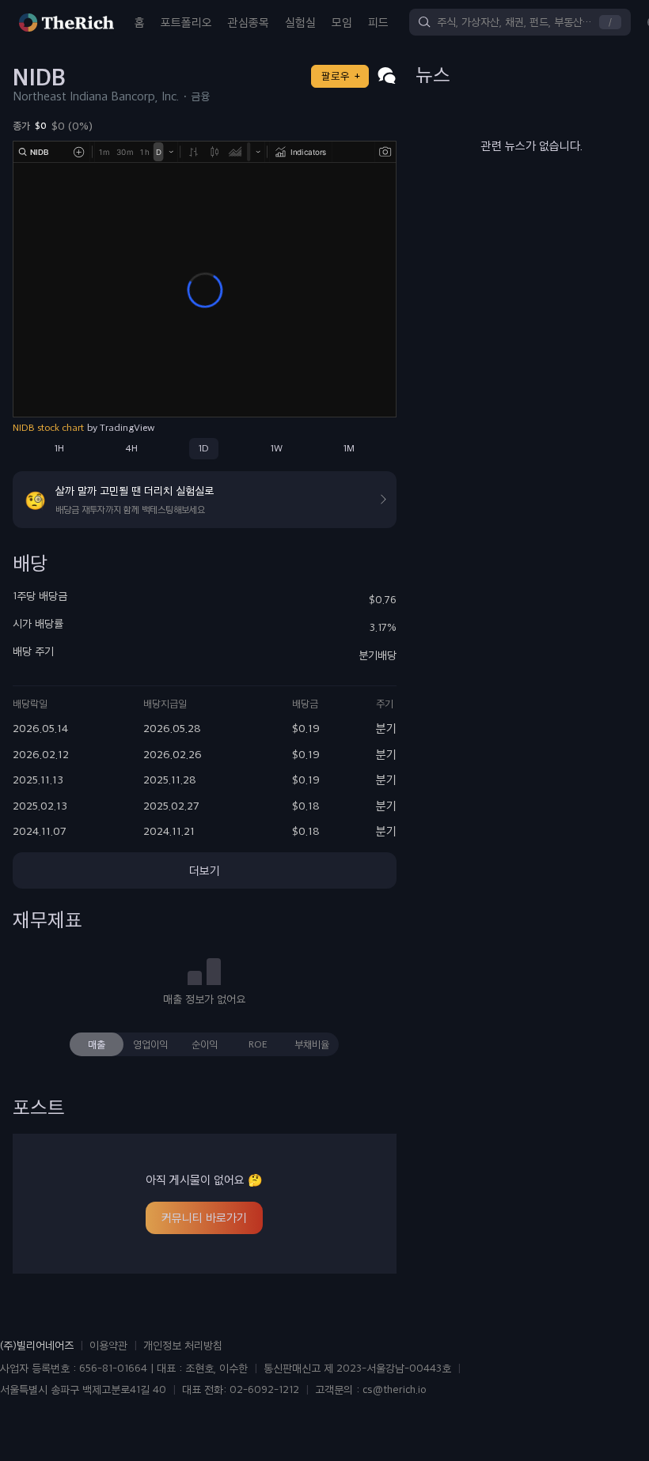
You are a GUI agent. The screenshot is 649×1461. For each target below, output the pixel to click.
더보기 (204, 870)
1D (204, 448)
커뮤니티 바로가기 (204, 1217)
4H (131, 448)
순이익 (205, 1044)
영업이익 (150, 1044)
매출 (96, 1044)
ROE (258, 1044)
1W (277, 448)
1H (59, 448)
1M (349, 448)
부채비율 (311, 1044)
